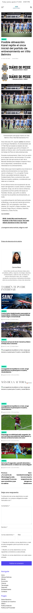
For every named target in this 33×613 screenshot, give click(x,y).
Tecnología (4, 585)
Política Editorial (6, 606)
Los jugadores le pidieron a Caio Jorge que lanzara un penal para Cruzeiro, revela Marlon (15, 370)
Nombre (4, 527)
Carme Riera (15, 58)
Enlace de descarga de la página (11, 241)
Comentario (5, 506)
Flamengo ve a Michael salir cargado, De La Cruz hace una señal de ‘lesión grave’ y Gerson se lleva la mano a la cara (16, 436)
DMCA (3, 603)
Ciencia (3, 583)
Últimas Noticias (6, 577)
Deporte (4, 39)
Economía (4, 581)
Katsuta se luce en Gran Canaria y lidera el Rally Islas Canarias (15, 342)
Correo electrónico (7, 535)
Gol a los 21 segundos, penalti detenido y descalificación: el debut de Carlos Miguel (16, 464)
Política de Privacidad (8, 608)
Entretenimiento (6, 589)
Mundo (3, 579)
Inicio (3, 575)
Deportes (4, 587)
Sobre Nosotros (6, 599)
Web (19, 535)
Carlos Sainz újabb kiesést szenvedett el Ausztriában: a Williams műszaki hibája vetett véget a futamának (15, 315)
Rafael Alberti (15, 319)
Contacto (4, 591)
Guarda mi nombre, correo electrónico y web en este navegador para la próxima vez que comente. (16, 544)
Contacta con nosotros (8, 601)
